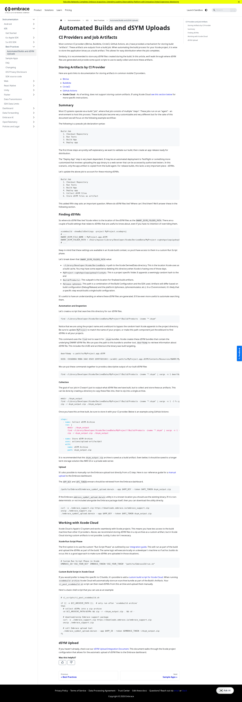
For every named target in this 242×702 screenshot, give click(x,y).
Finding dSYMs (193, 33)
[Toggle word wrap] (172, 231)
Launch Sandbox (195, 10)
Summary (191, 29)
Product (38, 10)
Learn (59, 10)
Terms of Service (78, 690)
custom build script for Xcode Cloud (146, 577)
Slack (184, 690)
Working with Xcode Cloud (198, 36)
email (176, 690)
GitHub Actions (70, 90)
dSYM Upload (193, 40)
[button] (19, 19)
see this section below (161, 94)
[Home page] (61, 20)
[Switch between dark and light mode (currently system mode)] (206, 10)
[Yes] (62, 662)
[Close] (239, 2)
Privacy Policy (61, 690)
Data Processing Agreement (102, 690)
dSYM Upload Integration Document (111, 648)
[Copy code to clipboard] (176, 131)
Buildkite (67, 83)
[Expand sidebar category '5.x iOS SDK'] (34, 42)
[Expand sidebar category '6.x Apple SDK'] (34, 38)
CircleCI (66, 86)
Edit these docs (139, 690)
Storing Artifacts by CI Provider (199, 25)
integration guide (138, 546)
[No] (71, 662)
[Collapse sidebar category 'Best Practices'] (34, 47)
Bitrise (66, 79)
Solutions (49, 10)
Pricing (68, 10)
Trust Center (124, 690)
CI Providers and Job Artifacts (196, 22)
